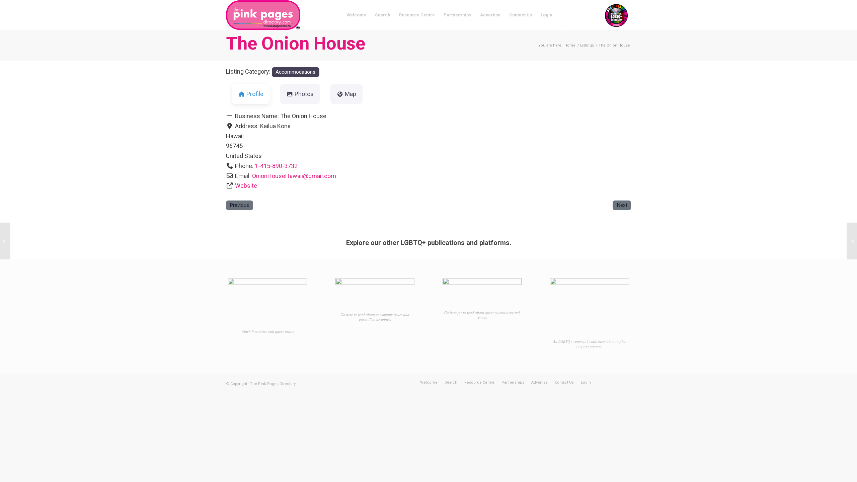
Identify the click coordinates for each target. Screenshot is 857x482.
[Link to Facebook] (576, 15)
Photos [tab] (304, 93)
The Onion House (295, 43)
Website (246, 185)
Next (622, 205)
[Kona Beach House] (5, 241)
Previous (239, 205)
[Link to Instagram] (586, 15)
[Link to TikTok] (596, 15)
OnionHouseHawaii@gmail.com (294, 175)
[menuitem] (356, 15)
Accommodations (295, 72)
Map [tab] (350, 93)
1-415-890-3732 (276, 165)
